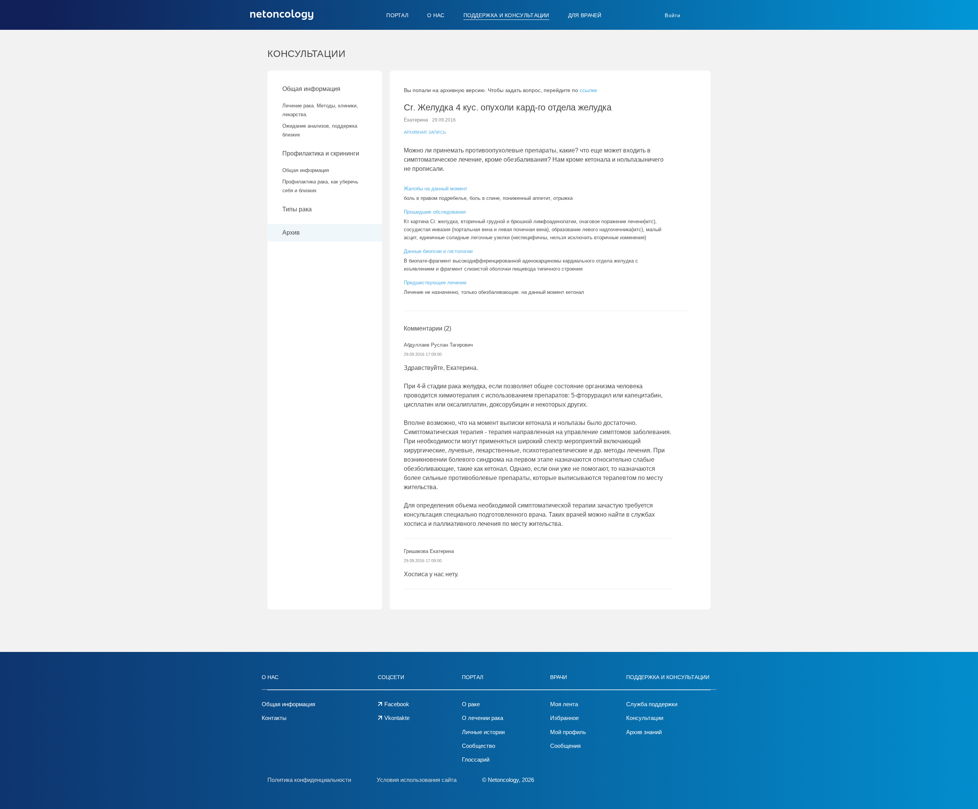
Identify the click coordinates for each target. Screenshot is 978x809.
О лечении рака (482, 718)
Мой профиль (568, 732)
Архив (291, 232)
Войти (672, 15)
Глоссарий (475, 759)
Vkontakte (397, 718)
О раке (471, 704)
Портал (397, 15)
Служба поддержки (651, 704)
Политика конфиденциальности (309, 780)
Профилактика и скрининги (320, 153)
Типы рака (297, 209)
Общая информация (311, 89)
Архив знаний (644, 732)
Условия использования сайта (417, 780)
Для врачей (585, 15)
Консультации (644, 718)
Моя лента (564, 704)
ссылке (588, 90)
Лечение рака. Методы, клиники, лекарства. (320, 110)
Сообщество (478, 746)
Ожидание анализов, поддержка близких (319, 130)
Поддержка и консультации (506, 15)
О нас (436, 15)
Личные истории (483, 732)
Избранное (564, 718)
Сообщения (565, 746)
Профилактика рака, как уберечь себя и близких (320, 186)
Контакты (274, 718)
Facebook (396, 704)
